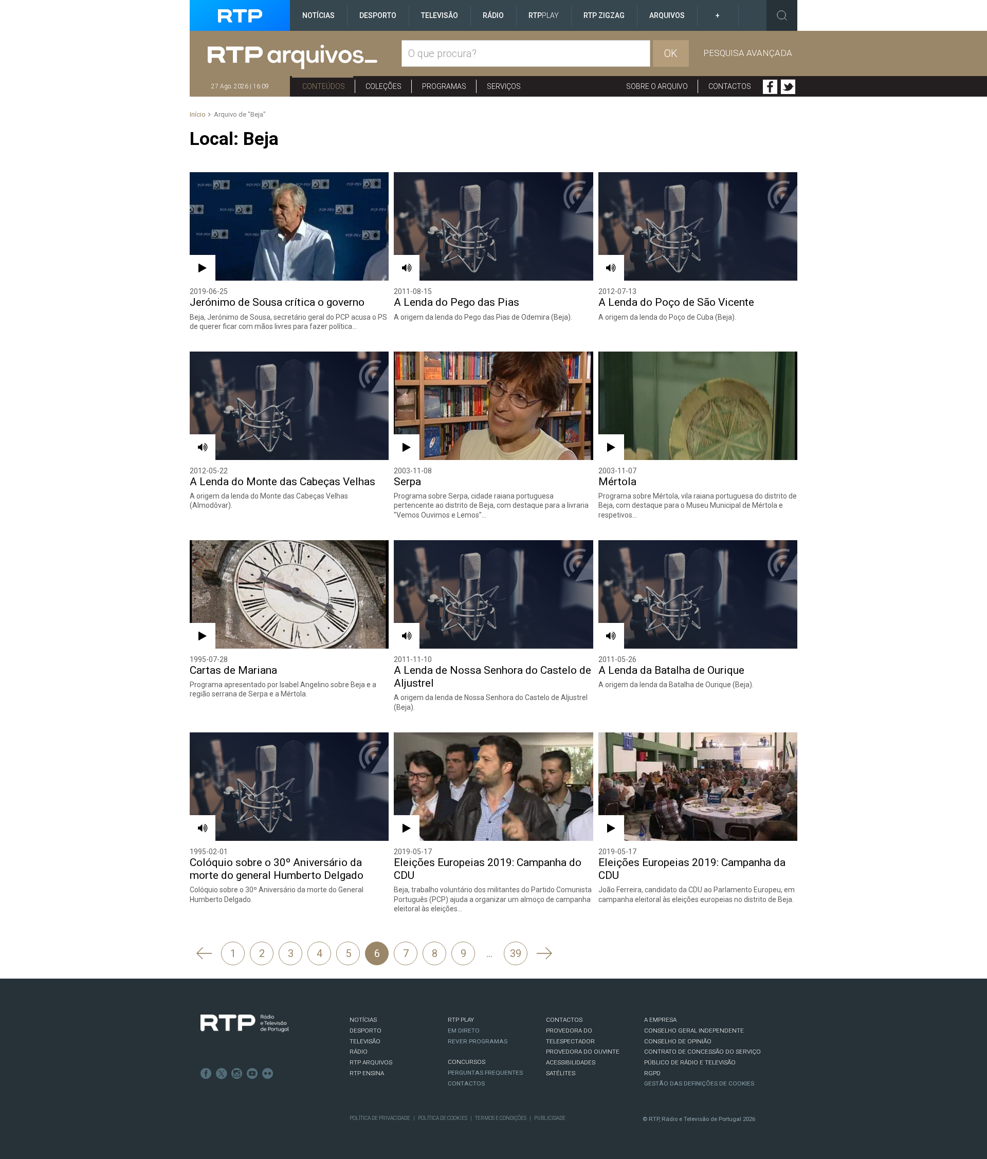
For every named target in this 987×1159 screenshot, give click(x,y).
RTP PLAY (461, 1019)
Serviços (504, 86)
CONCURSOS (466, 1061)
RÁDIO (359, 1051)
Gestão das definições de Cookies (699, 1083)
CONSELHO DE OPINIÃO (677, 1041)
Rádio (493, 15)
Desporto (377, 15)
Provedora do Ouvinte (582, 1051)
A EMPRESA (660, 1019)
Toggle (781, 15)
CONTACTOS (564, 1019)
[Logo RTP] (244, 1023)
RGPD (652, 1073)
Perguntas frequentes (485, 1072)
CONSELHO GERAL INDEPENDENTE (694, 1030)
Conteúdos (323, 86)
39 (515, 953)
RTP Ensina (367, 1073)
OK (671, 53)
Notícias (318, 15)
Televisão (439, 15)
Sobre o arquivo (657, 86)
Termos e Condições (500, 1118)
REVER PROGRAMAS (477, 1041)
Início (198, 114)
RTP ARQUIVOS (371, 1062)
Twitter (788, 87)
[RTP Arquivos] (304, 57)
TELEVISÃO (365, 1041)
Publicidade (549, 1118)
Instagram (237, 1073)
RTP (543, 15)
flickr (267, 1073)
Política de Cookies (442, 1118)
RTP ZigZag (604, 15)
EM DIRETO (464, 1030)
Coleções (383, 86)
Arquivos (667, 15)
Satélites (560, 1073)
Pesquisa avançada (747, 53)
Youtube (252, 1073)
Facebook (770, 87)
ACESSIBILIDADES (570, 1062)
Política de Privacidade (380, 1118)
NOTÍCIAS (363, 1019)
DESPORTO (365, 1030)
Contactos (729, 86)
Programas (444, 86)
